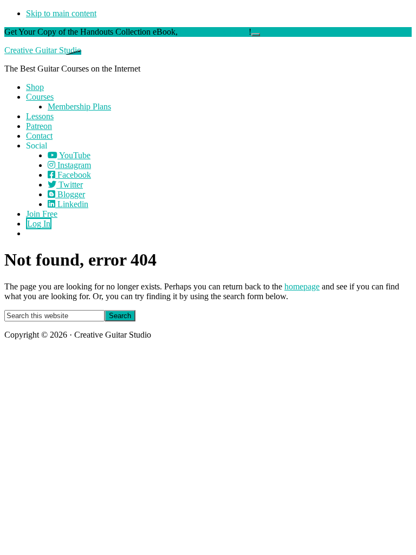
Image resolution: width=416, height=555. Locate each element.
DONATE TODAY (214, 31)
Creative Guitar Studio (42, 50)
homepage (302, 286)
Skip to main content (61, 13)
